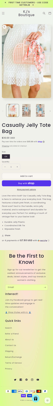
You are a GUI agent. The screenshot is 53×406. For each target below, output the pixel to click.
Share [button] (7, 235)
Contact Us (10, 345)
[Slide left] (3, 111)
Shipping (5, 146)
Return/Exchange (13, 357)
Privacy (8, 368)
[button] (3, 13)
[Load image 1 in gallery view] (12, 110)
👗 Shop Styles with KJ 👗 (18, 312)
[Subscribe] (45, 287)
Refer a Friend (12, 333)
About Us (9, 339)
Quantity (5, 161)
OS (6, 156)
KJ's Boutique (29, 400)
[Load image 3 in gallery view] (40, 110)
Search (8, 328)
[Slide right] (50, 111)
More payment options (26, 189)
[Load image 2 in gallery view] (26, 110)
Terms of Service (13, 363)
